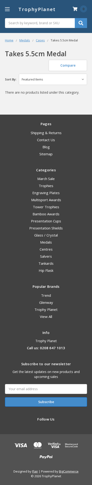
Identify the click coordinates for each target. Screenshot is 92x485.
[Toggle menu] (7, 9)
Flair (35, 471)
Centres (46, 249)
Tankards (46, 263)
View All (46, 316)
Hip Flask (46, 270)
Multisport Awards (46, 199)
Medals (46, 242)
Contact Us (46, 139)
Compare (67, 65)
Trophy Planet (46, 309)
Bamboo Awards (46, 214)
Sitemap (46, 154)
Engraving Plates (46, 192)
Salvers (46, 256)
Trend (46, 295)
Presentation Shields (46, 228)
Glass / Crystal (46, 235)
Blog (46, 146)
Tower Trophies (46, 206)
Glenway (46, 302)
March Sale (46, 178)
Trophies (46, 185)
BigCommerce (69, 471)
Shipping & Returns (46, 132)
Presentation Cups (46, 221)
